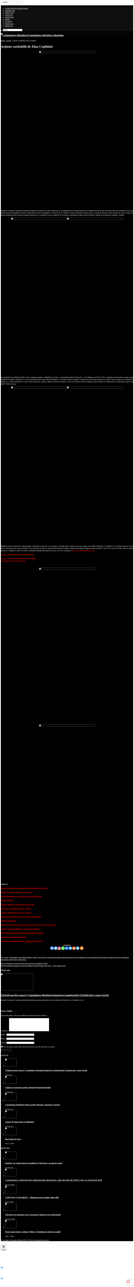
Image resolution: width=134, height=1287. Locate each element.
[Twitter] (55, 948)
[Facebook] (52, 948)
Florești (75, 957)
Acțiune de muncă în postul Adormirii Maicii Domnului (28, 1087)
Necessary (6, 1267)
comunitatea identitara (53, 957)
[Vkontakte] (66, 948)
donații (63, 957)
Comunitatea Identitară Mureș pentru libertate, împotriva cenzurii (32, 1104)
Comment (5, 1030)
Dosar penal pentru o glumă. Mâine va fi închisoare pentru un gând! (33, 1231)
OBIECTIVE (9, 13)
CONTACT (9, 15)
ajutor (6, 957)
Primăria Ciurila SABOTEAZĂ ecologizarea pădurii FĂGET (24, 963)
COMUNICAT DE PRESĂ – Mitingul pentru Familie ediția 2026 (32, 1197)
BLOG (7, 19)
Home (3, 40)
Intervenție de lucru (13, 1139)
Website (3, 1043)
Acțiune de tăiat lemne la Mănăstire (19, 1121)
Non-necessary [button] (6, 1276)
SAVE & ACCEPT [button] (7, 1285)
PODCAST (9, 26)
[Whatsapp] (63, 948)
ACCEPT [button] (98, 1243)
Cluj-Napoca (42, 957)
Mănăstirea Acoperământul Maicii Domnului (93, 957)
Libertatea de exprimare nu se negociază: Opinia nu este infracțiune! (33, 1214)
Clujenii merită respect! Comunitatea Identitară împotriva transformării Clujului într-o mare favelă (55, 995)
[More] (81, 948)
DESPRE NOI (10, 11)
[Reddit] (74, 948)
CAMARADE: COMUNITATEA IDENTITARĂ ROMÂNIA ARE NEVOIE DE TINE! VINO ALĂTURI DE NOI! (53, 1180)
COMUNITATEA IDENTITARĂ (16, 8)
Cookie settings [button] (87, 1243)
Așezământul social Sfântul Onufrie (20, 957)
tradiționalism (21, 959)
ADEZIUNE (9, 17)
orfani (11, 959)
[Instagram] (59, 948)
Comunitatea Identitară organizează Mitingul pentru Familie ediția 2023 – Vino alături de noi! (33, 966)
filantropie (69, 957)
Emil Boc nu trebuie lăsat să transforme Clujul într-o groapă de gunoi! (34, 1163)
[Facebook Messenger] (70, 948)
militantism (125, 957)
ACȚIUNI (8, 21)
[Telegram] (77, 948)
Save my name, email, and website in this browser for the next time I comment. (29, 1047)
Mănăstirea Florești (115, 957)
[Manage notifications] (128, 1281)
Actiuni (8, 40)
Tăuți (15, 959)
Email (3, 1038)
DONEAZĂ (9, 24)
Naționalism (5, 959)
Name (3, 1034)
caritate (34, 957)
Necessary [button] (4, 1265)
